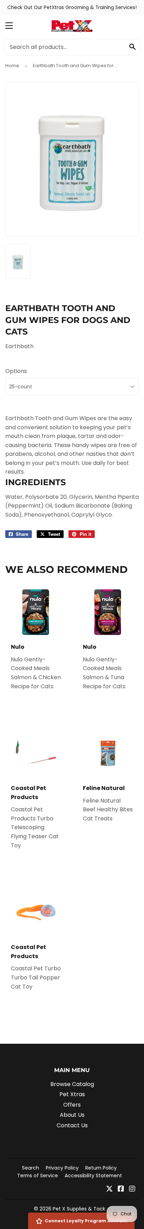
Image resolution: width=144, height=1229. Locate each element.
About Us (72, 1115)
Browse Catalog (72, 1084)
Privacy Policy (62, 1167)
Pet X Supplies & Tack (79, 1208)
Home (12, 65)
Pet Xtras (72, 1094)
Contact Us (72, 1125)
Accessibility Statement (93, 1175)
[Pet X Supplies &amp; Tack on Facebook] (121, 1189)
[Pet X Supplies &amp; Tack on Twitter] (109, 1189)
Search (30, 1167)
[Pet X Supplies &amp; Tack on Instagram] (132, 1189)
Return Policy (101, 1167)
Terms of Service (37, 1175)
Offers (72, 1105)
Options (16, 371)
